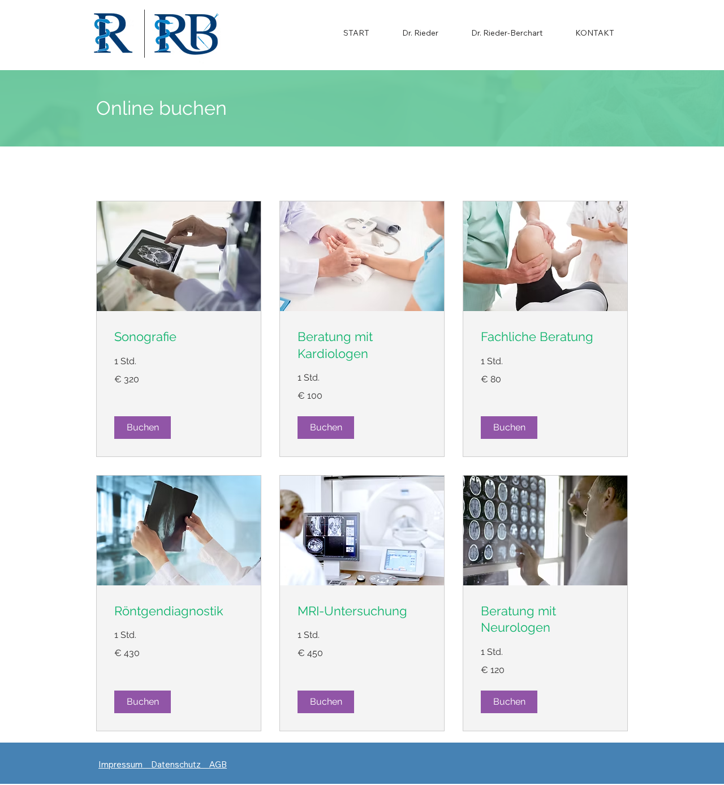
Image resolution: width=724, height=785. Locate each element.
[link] (178, 337)
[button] (142, 427)
